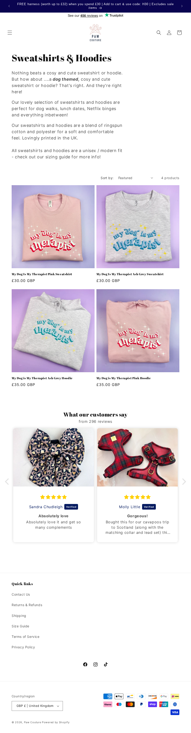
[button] (10, 33)
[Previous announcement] (9, 6)
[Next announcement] (182, 6)
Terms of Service (26, 637)
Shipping (19, 616)
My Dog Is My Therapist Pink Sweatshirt (42, 274)
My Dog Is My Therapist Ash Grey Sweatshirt (130, 274)
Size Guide (20, 626)
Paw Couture (32, 722)
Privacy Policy (23, 647)
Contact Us (21, 594)
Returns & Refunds (27, 605)
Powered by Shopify (56, 722)
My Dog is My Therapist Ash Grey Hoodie (42, 378)
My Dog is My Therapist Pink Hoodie (123, 378)
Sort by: (107, 178)
